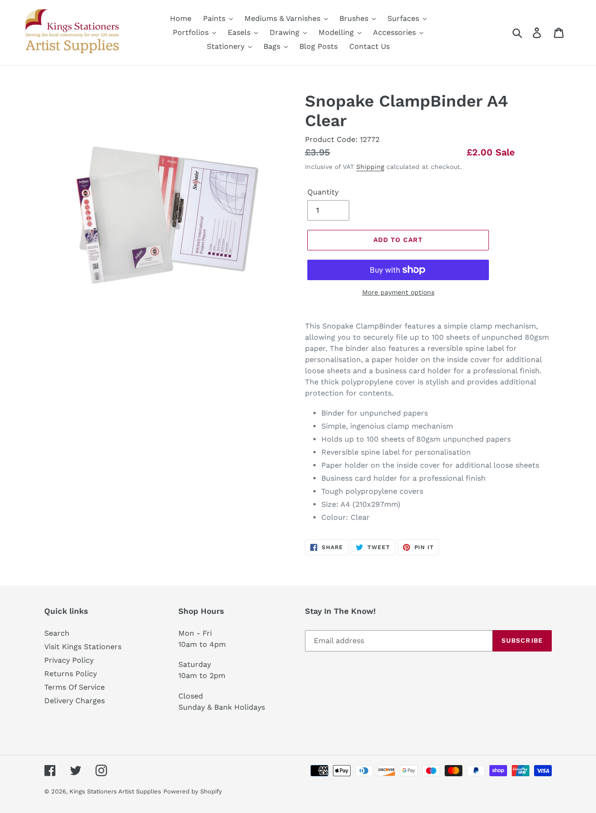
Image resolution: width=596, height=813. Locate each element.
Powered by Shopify (192, 791)
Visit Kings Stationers (83, 646)
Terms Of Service (74, 687)
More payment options (398, 292)
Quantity (323, 192)
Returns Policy (70, 673)
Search (56, 633)
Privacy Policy (69, 660)
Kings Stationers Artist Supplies (115, 791)
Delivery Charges (74, 700)
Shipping (370, 166)
